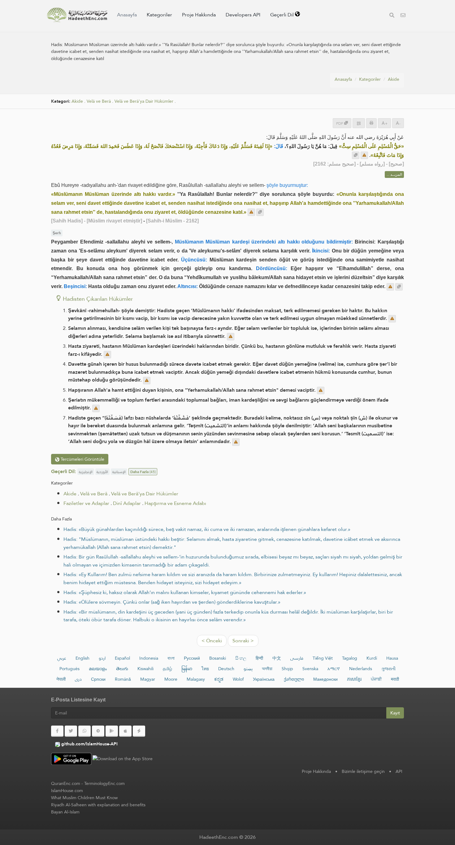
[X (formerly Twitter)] (71, 731)
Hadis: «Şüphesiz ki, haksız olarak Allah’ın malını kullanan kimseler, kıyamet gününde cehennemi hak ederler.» (184, 592)
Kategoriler (159, 14)
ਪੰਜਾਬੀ (376, 679)
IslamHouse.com (67, 791)
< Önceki (212, 640)
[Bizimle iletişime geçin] (403, 16)
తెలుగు (122, 669)
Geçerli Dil (282, 14)
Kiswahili (145, 669)
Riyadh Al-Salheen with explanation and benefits (98, 805)
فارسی (296, 658)
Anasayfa (127, 14)
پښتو (248, 669)
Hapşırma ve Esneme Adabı (175, 503)
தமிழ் (167, 669)
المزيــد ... (394, 174)
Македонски (325, 679)
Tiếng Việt (323, 658)
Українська (264, 679)
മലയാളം (98, 669)
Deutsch (226, 669)
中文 (276, 658)
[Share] (359, 123)
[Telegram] (98, 731)
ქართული (294, 679)
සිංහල (240, 658)
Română (123, 679)
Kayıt (395, 713)
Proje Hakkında (199, 14)
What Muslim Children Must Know (84, 798)
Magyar (147, 679)
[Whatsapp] (84, 731)
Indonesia (148, 658)
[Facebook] (57, 731)
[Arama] (391, 16)
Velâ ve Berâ (99, 101)
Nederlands (360, 669)
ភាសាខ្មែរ (354, 679)
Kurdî (371, 658)
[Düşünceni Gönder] (364, 155)
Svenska (310, 669)
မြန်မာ (186, 669)
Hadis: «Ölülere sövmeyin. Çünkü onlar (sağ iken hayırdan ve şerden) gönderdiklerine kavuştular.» (171, 601)
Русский (192, 658)
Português (69, 669)
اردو (102, 658)
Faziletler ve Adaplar (86, 503)
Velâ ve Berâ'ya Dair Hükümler (144, 101)
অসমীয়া (267, 669)
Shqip (287, 669)
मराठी (395, 679)
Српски (98, 679)
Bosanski (217, 658)
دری (78, 679)
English (82, 658)
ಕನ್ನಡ (218, 679)
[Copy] (355, 155)
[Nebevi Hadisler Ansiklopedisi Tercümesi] (77, 15)
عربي (61, 658)
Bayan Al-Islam (65, 812)
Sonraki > (243, 640)
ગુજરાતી (388, 669)
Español (122, 658)
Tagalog (349, 658)
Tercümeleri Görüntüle (81, 459)
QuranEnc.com (65, 783)
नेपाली (61, 679)
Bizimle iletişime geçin (363, 771)
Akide (393, 79)
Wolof (238, 679)
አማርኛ (333, 669)
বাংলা (171, 658)
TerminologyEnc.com (104, 783)
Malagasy (196, 679)
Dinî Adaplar (127, 503)
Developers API (243, 14)
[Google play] (112, 731)
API (399, 771)
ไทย (205, 669)
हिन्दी (259, 658)
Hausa (392, 658)
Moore (170, 679)
